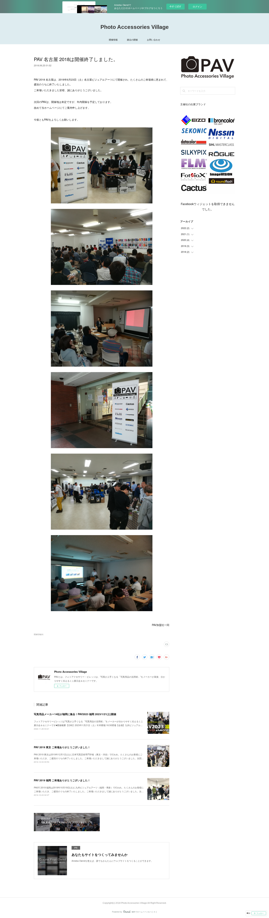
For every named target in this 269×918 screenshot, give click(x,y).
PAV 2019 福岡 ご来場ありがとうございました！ (62, 780)
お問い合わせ (153, 39)
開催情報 (113, 39)
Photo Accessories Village (134, 27)
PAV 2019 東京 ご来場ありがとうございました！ (62, 747)
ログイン (197, 6)
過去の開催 (132, 39)
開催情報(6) (38, 634)
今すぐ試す (175, 6)
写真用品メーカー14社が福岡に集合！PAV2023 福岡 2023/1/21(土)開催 (75, 714)
